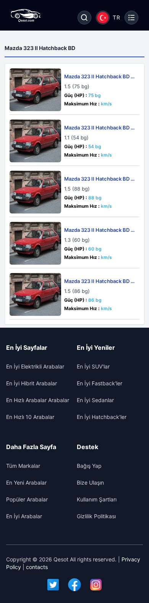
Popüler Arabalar (27, 499)
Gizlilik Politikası (96, 516)
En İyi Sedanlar (95, 400)
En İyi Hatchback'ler (101, 417)
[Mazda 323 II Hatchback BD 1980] (35, 141)
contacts (37, 567)
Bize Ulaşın (90, 482)
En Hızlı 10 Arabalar (30, 417)
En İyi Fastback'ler (99, 383)
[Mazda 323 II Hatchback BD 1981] (35, 89)
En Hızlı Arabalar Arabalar (37, 400)
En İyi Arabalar (24, 516)
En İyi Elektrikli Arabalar (35, 366)
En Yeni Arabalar (26, 482)
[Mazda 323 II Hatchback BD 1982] (35, 192)
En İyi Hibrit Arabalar (31, 383)
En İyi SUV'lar (93, 366)
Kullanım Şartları (97, 499)
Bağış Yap (89, 465)
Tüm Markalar (23, 465)
